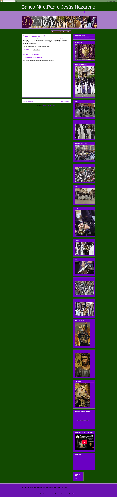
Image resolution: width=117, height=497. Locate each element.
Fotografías (68, 12)
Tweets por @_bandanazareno (82, 37)
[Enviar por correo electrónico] (33, 50)
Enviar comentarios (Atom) (49, 105)
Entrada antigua (64, 101)
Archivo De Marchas (48, 12)
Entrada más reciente (29, 101)
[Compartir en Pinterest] (39, 50)
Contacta (88, 12)
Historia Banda (27, 12)
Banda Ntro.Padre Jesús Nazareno (58, 7)
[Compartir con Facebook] (38, 50)
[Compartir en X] (36, 50)
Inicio (47, 101)
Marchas (37, 12)
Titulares (59, 12)
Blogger (75, 493)
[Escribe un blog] (35, 50)
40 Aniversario (79, 12)
